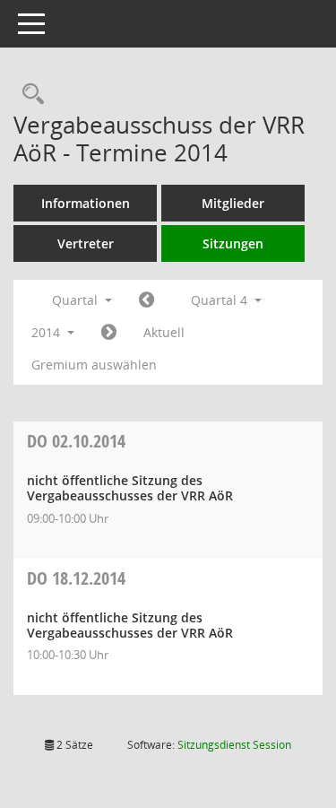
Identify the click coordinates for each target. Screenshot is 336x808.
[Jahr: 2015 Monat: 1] (109, 333)
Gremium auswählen (94, 364)
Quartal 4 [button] (221, 299)
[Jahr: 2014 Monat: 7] (146, 300)
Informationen (85, 203)
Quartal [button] (76, 299)
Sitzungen (232, 243)
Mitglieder (233, 203)
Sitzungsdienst (234, 744)
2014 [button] (47, 332)
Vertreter (85, 243)
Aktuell (164, 332)
